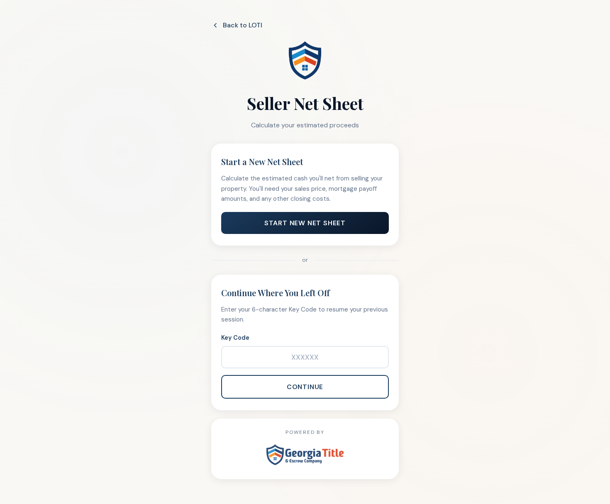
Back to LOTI (242, 25)
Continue (305, 386)
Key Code (235, 337)
